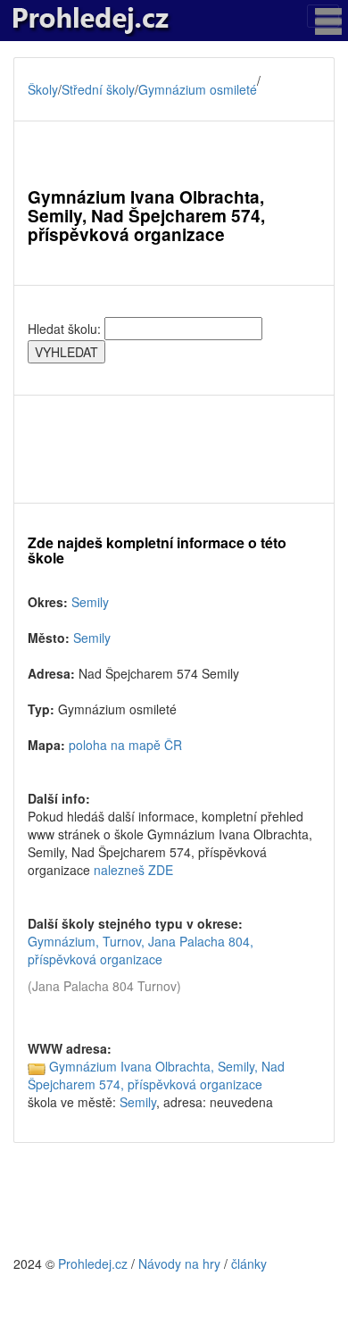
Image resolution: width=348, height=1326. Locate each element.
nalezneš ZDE (133, 870)
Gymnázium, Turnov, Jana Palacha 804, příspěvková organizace (140, 950)
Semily (90, 602)
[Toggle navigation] (323, 16)
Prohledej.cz (93, 1263)
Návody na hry (179, 1263)
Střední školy (98, 89)
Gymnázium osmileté (197, 89)
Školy (43, 89)
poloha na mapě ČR (125, 745)
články (249, 1263)
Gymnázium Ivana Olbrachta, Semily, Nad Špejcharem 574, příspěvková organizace (156, 1075)
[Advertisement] (174, 449)
